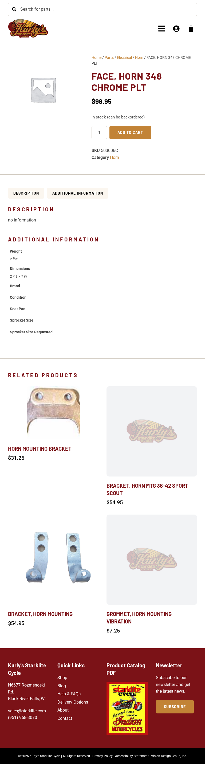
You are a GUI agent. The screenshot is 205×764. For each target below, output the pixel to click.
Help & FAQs (69, 693)
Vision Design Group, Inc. (169, 756)
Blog (61, 685)
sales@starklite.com (27, 710)
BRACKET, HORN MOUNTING (40, 614)
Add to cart (130, 132)
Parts (109, 57)
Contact (64, 718)
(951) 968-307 (21, 717)
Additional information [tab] (77, 193)
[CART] (191, 29)
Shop (62, 677)
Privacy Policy (102, 756)
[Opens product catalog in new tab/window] (127, 708)
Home (96, 57)
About (63, 710)
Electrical (124, 57)
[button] (162, 28)
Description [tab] (26, 193)
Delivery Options (72, 702)
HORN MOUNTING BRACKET (40, 448)
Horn (139, 57)
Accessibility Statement (132, 756)
